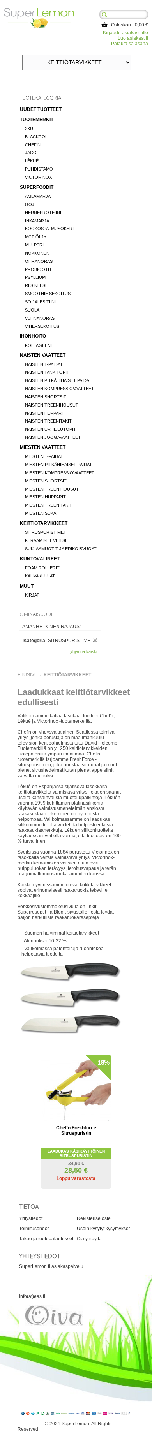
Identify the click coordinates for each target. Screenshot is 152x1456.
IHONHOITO (33, 336)
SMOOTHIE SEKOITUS (48, 293)
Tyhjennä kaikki (82, 651)
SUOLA (32, 310)
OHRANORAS (39, 261)
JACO (31, 152)
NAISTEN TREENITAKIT (48, 421)
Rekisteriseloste (94, 1218)
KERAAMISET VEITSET (48, 540)
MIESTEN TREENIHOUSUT (52, 489)
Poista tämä (95, 640)
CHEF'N (33, 145)
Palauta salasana (129, 43)
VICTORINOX (38, 177)
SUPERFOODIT (36, 187)
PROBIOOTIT (38, 269)
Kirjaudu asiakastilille (125, 32)
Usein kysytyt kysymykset (103, 1228)
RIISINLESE (36, 285)
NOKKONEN (37, 253)
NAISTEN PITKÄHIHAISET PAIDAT (58, 380)
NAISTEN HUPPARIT (45, 413)
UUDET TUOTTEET (41, 109)
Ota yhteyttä (89, 1238)
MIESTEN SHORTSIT (46, 481)
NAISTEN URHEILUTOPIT (50, 429)
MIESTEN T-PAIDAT (44, 456)
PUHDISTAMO (39, 169)
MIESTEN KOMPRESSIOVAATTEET (59, 472)
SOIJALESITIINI (40, 301)
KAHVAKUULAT (40, 576)
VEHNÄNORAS (40, 318)
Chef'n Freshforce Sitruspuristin (76, 1130)
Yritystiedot (30, 1218)
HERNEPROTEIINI (43, 212)
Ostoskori (121, 25)
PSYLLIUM (35, 277)
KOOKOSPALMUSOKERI (49, 228)
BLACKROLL (37, 136)
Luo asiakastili (133, 38)
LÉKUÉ (32, 160)
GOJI (30, 204)
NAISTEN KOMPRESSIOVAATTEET (59, 388)
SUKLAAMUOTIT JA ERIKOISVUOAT (61, 548)
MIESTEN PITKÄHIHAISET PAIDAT (58, 464)
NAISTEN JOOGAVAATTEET (53, 437)
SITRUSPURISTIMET (45, 532)
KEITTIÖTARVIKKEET (43, 523)
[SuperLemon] (39, 10)
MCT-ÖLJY (35, 236)
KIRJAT (32, 595)
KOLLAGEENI (38, 345)
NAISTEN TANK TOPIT (47, 372)
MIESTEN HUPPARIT (45, 497)
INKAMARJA (37, 220)
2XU (29, 128)
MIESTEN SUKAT (41, 513)
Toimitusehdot (34, 1228)
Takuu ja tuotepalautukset (46, 1238)
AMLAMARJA (38, 196)
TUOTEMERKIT (36, 119)
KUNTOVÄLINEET (40, 559)
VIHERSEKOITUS (42, 326)
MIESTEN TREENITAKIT (48, 505)
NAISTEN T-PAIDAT (44, 364)
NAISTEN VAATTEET (42, 355)
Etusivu (28, 675)
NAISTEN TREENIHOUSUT (51, 405)
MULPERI (34, 245)
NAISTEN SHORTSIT (45, 396)
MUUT (27, 586)
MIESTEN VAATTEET (42, 447)
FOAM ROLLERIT (42, 567)
